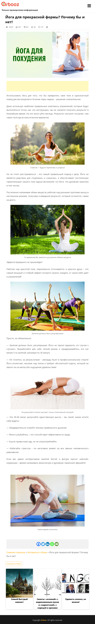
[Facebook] (38, 544)
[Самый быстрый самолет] (19, 583)
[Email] (57, 544)
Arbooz (44, 620)
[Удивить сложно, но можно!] (75, 583)
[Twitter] (43, 544)
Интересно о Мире (37, 552)
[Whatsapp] (52, 544)
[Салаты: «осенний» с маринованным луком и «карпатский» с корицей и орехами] (47, 583)
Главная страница (15, 552)
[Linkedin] (48, 544)
